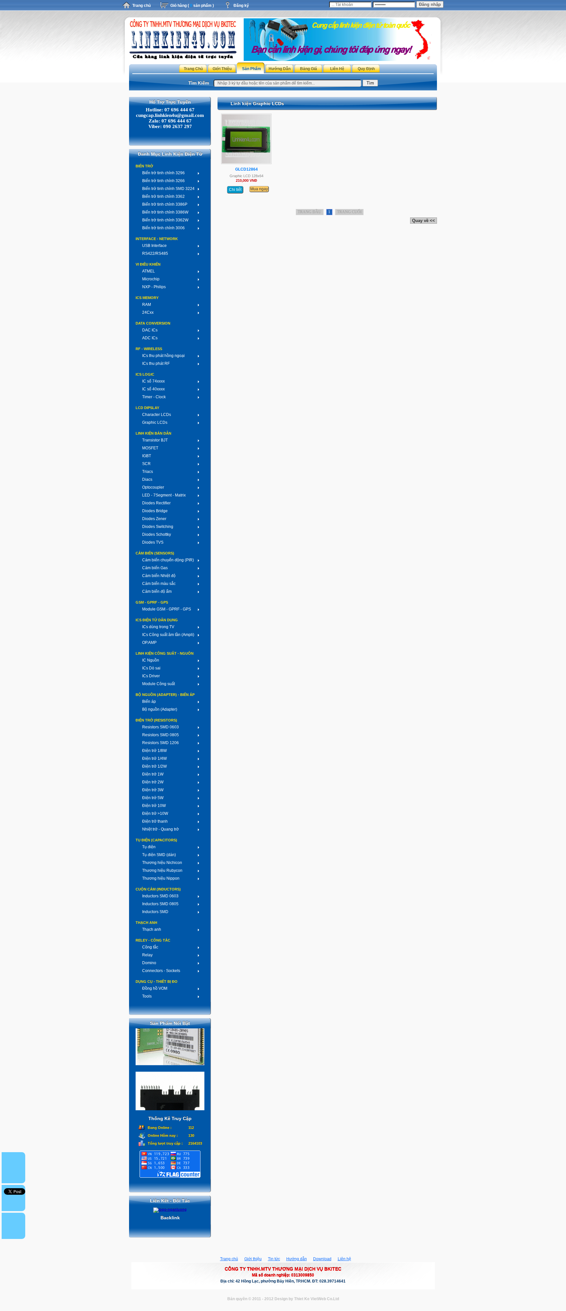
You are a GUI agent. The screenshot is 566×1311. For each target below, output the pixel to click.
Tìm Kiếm (198, 82)
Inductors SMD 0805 (160, 904)
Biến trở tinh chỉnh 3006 (163, 228)
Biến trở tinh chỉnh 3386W (165, 212)
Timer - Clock (154, 397)
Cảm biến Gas (155, 568)
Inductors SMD (155, 911)
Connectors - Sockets (161, 970)
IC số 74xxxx (153, 381)
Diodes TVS (152, 542)
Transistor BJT (155, 440)
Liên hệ (344, 1259)
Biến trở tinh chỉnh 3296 (163, 173)
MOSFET (150, 448)
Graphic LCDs (154, 422)
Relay (147, 955)
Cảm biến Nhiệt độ (159, 575)
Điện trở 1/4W (154, 758)
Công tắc (150, 947)
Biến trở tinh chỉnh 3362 (163, 196)
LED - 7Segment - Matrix (164, 495)
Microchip (151, 279)
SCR (146, 463)
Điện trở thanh (155, 821)
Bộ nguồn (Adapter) (159, 709)
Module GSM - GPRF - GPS (166, 609)
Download (322, 1259)
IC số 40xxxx (153, 389)
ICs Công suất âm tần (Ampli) (168, 634)
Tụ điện (149, 847)
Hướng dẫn (296, 1259)
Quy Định (366, 68)
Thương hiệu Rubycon (162, 870)
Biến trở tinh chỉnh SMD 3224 (168, 188)
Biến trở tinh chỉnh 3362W (165, 220)
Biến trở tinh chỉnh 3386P (164, 204)
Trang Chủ (193, 68)
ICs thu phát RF (156, 363)
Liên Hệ (337, 68)
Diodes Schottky (156, 534)
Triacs (147, 471)
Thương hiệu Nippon (160, 878)
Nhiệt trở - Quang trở (160, 829)
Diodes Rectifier (156, 503)
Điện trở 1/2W (154, 766)
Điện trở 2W (152, 782)
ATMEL (148, 271)
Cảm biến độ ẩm (157, 591)
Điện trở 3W (152, 790)
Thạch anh (151, 929)
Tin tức (274, 1259)
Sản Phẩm (251, 68)
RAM (146, 304)
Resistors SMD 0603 (160, 727)
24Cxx (148, 312)
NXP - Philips (154, 287)
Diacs (147, 479)
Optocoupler (153, 487)
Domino (149, 963)
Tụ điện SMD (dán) (159, 854)
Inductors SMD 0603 (160, 896)
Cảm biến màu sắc (159, 583)
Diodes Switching (157, 526)
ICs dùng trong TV (158, 627)
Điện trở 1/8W (154, 750)
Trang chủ (141, 5)
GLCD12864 (246, 169)
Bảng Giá (308, 68)
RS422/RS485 (155, 253)
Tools (147, 996)
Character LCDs (156, 414)
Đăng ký (241, 5)
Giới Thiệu (222, 68)
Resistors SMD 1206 (160, 742)
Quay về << (423, 220)
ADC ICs (150, 338)
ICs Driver (151, 676)
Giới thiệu (253, 1259)
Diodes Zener (154, 518)
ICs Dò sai (151, 668)
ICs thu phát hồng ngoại (163, 355)
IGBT (146, 456)
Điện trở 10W (154, 805)
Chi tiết (235, 189)
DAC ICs (150, 330)
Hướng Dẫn (280, 68)
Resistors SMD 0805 (160, 735)
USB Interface (154, 245)
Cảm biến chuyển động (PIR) (168, 560)
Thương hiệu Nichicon (162, 862)
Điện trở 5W (152, 798)
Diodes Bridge (155, 511)
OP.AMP (149, 642)
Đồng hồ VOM (154, 988)
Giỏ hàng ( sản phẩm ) (192, 5)
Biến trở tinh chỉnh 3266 (163, 180)
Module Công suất (158, 684)
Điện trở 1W (152, 774)
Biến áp (149, 701)
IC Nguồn (150, 660)
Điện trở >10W (155, 813)
